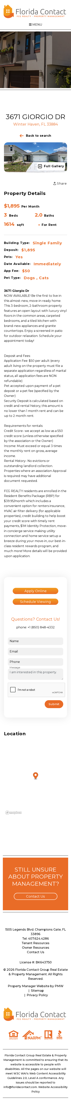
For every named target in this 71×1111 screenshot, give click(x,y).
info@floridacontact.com (20, 1087)
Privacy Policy (37, 995)
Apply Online (35, 591)
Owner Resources (35, 947)
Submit (54, 704)
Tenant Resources (35, 943)
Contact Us (35, 896)
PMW (59, 986)
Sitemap (37, 990)
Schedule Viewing (35, 602)
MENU (37, 24)
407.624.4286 (38, 938)
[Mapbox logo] (13, 812)
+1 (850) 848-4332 (41, 627)
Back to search (38, 135)
